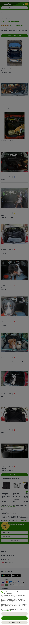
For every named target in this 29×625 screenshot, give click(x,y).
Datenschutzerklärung (6, 610)
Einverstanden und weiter (14, 618)
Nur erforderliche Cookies (14, 622)
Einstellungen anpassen (14, 614)
